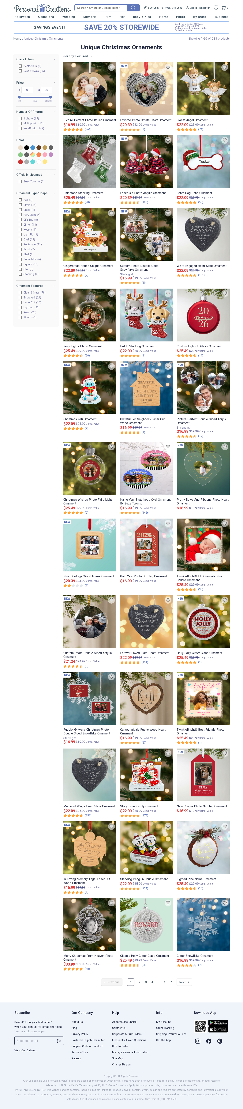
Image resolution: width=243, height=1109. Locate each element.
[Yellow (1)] (45, 162)
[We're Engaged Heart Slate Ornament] (203, 234)
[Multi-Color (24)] (32, 155)
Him (108, 17)
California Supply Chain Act (88, 1040)
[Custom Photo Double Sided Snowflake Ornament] (146, 234)
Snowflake (32, 259)
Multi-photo (33, 123)
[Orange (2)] (38, 155)
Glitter (30, 224)
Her (122, 17)
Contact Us (118, 1027)
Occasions (46, 17)
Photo (180, 17)
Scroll (29, 249)
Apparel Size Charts (124, 1021)
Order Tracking (165, 1027)
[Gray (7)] (51, 147)
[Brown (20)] (38, 147)
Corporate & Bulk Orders (127, 1034)
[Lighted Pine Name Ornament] (203, 847)
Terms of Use (80, 1052)
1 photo (31, 118)
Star (28, 269)
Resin (29, 312)
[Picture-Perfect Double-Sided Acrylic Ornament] (203, 387)
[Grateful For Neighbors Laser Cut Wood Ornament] (146, 387)
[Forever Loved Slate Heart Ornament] (146, 621)
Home (163, 17)
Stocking (31, 274)
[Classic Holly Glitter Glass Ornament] (146, 924)
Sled (28, 254)
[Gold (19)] (45, 147)
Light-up (31, 307)
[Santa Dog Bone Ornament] (203, 161)
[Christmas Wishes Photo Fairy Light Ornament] (89, 468)
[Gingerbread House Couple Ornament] (89, 234)
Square (30, 264)
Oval (29, 239)
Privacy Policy (80, 1034)
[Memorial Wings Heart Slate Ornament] (89, 775)
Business (222, 17)
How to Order (120, 1046)
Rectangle (32, 244)
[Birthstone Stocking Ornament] (89, 161)
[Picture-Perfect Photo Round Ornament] (89, 88)
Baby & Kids (142, 17)
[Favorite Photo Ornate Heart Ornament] (146, 88)
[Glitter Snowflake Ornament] (203, 924)
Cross (29, 209)
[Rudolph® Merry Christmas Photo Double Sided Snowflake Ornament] (89, 698)
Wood (30, 317)
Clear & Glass (34, 292)
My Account (163, 1021)
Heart (29, 229)
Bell (28, 199)
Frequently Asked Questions (129, 1040)
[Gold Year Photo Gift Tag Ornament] (146, 545)
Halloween (22, 17)
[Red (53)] (20, 162)
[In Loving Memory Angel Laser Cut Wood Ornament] (89, 847)
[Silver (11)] (26, 162)
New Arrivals (34, 70)
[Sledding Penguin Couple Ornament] (146, 847)
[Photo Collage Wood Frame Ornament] (89, 545)
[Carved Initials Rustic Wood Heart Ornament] (146, 698)
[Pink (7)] (45, 155)
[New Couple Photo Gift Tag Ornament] (203, 775)
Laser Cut (32, 302)
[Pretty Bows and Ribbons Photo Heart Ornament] (203, 468)
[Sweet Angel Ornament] (203, 88)
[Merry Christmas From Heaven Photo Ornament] (89, 924)
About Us (77, 1021)
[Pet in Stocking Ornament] (146, 315)
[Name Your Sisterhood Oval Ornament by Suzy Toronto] (146, 468)
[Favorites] (216, 8)
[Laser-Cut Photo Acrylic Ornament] (146, 161)
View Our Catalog (25, 1050)
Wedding (68, 17)
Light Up (30, 234)
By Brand (200, 17)
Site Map (117, 1058)
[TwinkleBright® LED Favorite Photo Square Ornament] (203, 545)
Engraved (32, 297)
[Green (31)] (20, 155)
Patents (76, 1058)
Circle (29, 204)
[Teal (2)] (32, 162)
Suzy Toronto (33, 181)
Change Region (121, 1064)
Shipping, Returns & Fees (171, 1034)
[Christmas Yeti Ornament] (89, 387)
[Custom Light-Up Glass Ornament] (203, 315)
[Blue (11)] (32, 147)
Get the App (163, 1040)
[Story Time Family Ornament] (146, 775)
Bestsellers (32, 66)
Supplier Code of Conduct (87, 1046)
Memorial (90, 17)
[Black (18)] (26, 147)
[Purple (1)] (51, 155)
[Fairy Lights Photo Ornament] (89, 315)
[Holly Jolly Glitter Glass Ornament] (203, 621)
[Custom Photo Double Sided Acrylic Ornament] (89, 621)
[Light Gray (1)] (26, 155)
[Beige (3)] (20, 147)
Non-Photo (33, 128)
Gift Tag (30, 219)
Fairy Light (31, 214)
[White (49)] (38, 162)
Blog (74, 1027)
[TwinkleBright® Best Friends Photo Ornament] (203, 698)
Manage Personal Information (130, 1052)
